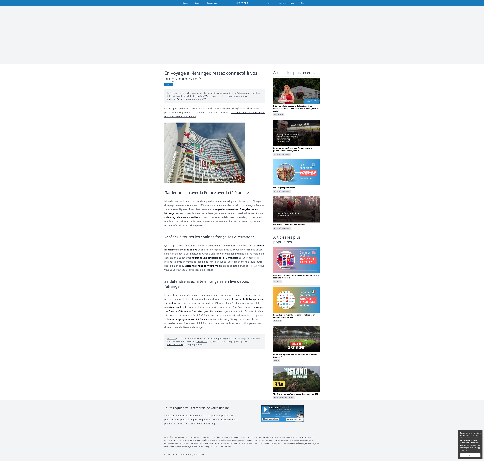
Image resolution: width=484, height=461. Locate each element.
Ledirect (242, 3)
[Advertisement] (242, 35)
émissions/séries (175, 99)
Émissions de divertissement (284, 397)
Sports (276, 360)
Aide (268, 3)
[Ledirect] (282, 415)
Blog (303, 3)
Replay (197, 3)
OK (470, 455)
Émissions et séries (286, 3)
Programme (212, 3)
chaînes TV (201, 96)
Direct (185, 3)
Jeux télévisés (278, 114)
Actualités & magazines (282, 154)
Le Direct (171, 93)
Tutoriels (168, 84)
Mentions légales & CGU (192, 454)
